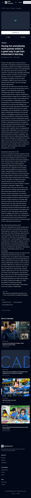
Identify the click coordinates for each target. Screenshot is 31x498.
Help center (4, 482)
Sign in (20, 2)
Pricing (3, 472)
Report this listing (6, 310)
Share (23, 37)
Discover (13, 8)
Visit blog (14, 32)
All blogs (3, 460)
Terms (17, 493)
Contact (3, 484)
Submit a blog (4, 470)
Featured (3, 457)
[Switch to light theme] (15, 2)
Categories (4, 462)
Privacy (13, 493)
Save (9, 37)
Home (7, 8)
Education (18, 8)
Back (4, 8)
